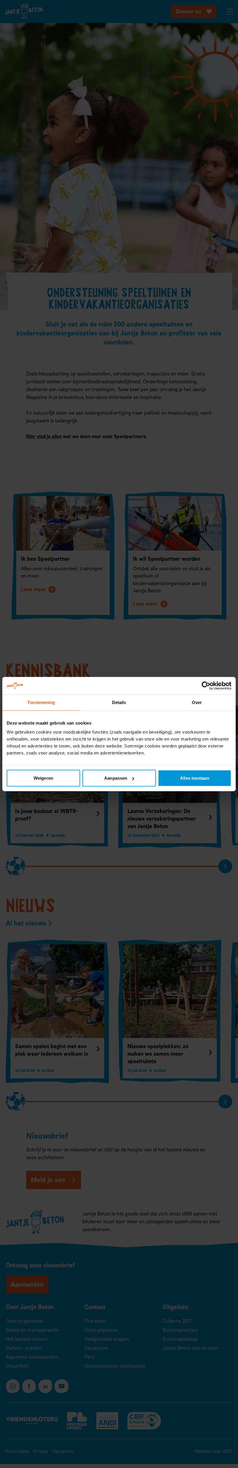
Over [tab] (197, 702)
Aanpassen (115, 778)
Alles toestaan (194, 778)
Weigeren (43, 778)
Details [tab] (119, 702)
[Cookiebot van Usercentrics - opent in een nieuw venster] (206, 685)
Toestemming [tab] (41, 702)
